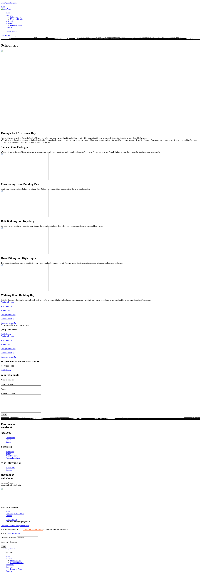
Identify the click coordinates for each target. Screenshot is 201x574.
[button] (5, 35)
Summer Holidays (7, 319)
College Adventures (8, 315)
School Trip (5, 310)
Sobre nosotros (15, 561)
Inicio (8, 556)
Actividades (10, 565)
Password (5, 542)
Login (3, 546)
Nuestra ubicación (16, 563)
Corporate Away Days (9, 323)
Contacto (9, 571)
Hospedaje (9, 567)
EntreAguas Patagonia (9, 3)
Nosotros (9, 558)
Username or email (8, 538)
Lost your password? (8, 549)
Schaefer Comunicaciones (33, 530)
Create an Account (13, 534)
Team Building (6, 306)
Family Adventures (8, 302)
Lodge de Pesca (16, 569)
